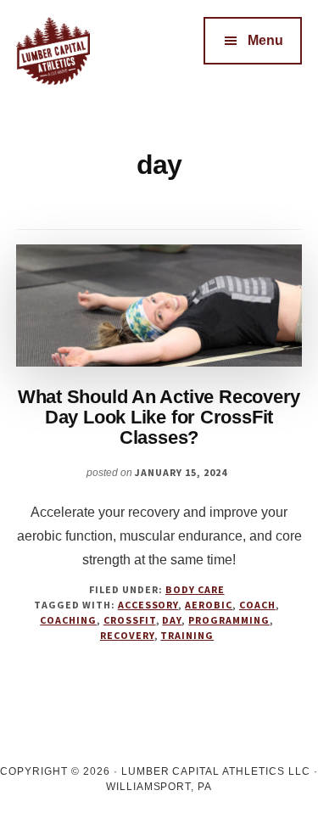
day (171, 620)
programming (229, 620)
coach (257, 604)
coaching (68, 620)
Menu (265, 40)
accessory (148, 604)
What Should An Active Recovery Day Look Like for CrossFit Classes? (159, 417)
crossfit (129, 620)
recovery (127, 635)
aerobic (208, 604)
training (187, 635)
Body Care (195, 589)
